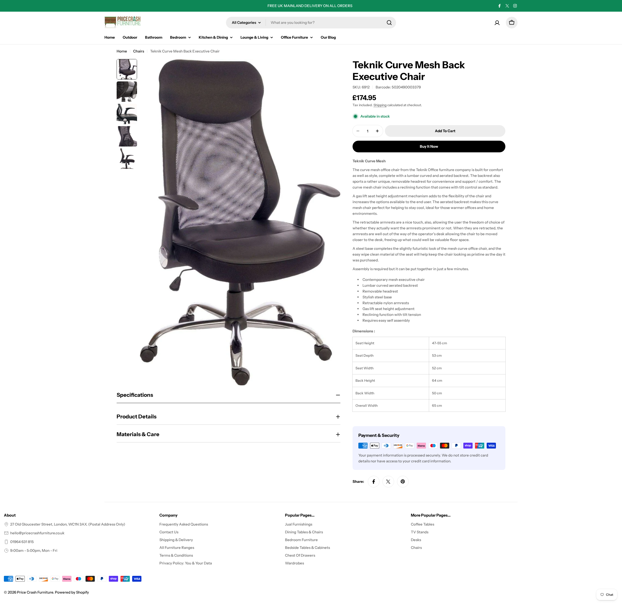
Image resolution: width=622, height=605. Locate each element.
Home (122, 51)
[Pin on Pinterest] (403, 481)
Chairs (138, 51)
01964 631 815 (22, 541)
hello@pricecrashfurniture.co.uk (37, 533)
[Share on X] (388, 481)
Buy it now (429, 146)
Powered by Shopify (72, 592)
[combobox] (311, 22)
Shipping (380, 105)
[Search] (389, 23)
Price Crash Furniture (35, 592)
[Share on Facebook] (374, 481)
